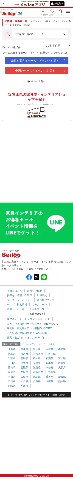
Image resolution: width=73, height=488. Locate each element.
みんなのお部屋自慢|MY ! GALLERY (27, 333)
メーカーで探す (29, 344)
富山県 (62, 358)
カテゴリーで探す (46, 344)
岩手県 (37, 349)
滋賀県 (37, 367)
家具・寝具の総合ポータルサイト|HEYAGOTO (32, 323)
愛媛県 (62, 376)
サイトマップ (37, 309)
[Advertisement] (36, 161)
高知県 (11, 381)
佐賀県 (37, 381)
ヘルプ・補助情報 (17, 304)
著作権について (45, 300)
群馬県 (24, 358)
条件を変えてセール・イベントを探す (35, 60)
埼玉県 (52, 353)
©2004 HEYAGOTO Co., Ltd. (36, 475)
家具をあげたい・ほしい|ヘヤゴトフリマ (29, 337)
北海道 (11, 349)
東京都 (24, 353)
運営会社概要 (34, 290)
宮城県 (49, 349)
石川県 (11, 363)
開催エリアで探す (11, 344)
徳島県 (37, 376)
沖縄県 (24, 385)
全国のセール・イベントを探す (35, 70)
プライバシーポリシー (19, 300)
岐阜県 (49, 363)
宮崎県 (11, 385)
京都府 (49, 367)
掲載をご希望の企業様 (19, 295)
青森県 (24, 349)
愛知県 (11, 367)
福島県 (11, 353)
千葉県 (11, 358)
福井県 (24, 363)
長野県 (37, 363)
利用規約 (42, 295)
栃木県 (37, 358)
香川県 (49, 376)
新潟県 (49, 358)
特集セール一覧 (15, 309)
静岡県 (62, 363)
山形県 (62, 349)
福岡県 (24, 381)
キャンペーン (39, 304)
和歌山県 (38, 372)
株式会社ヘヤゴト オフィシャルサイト (28, 319)
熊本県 (62, 381)
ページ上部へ (38, 81)
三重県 (24, 367)
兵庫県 (11, 372)
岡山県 (11, 376)
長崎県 (49, 381)
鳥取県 (52, 372)
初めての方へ (14, 290)
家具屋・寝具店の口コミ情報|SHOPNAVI (29, 328)
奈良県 (24, 372)
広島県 (24, 376)
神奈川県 (38, 353)
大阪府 (62, 367)
